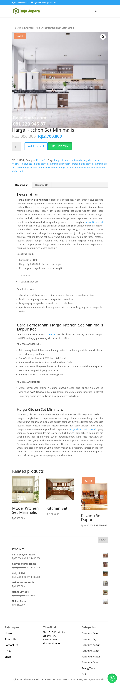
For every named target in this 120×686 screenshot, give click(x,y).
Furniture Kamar (91, 644)
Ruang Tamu (88, 668)
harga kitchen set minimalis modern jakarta (56, 163)
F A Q (8, 651)
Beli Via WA (60, 146)
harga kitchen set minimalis (68, 160)
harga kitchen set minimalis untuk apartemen (82, 167)
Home (15, 27)
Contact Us (11, 645)
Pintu (84, 674)
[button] (103, 37)
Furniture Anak (90, 633)
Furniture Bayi (90, 639)
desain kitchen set (94, 222)
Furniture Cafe (90, 662)
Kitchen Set (41, 27)
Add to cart (36, 146)
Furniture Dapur (26, 27)
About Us (10, 639)
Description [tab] (21, 184)
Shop (8, 656)
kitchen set (17, 171)
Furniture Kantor (91, 656)
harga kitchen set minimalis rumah (40, 167)
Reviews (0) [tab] (41, 184)
